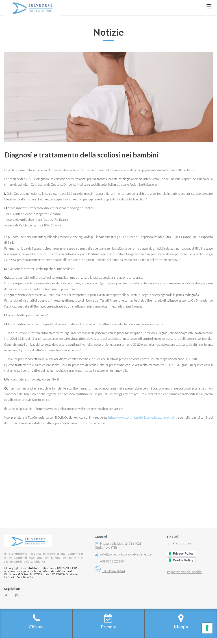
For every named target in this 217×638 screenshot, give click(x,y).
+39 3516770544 (113, 571)
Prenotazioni (182, 543)
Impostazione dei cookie (184, 572)
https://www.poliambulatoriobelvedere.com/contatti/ (142, 417)
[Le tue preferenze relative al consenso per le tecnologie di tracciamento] (207, 628)
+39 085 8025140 (111, 561)
